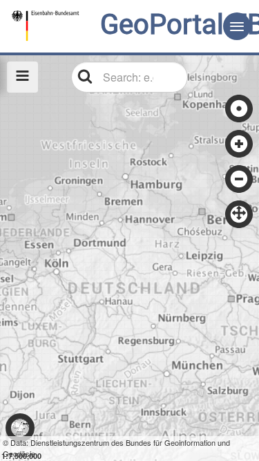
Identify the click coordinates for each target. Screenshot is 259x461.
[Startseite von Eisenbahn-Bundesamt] (87, 26)
